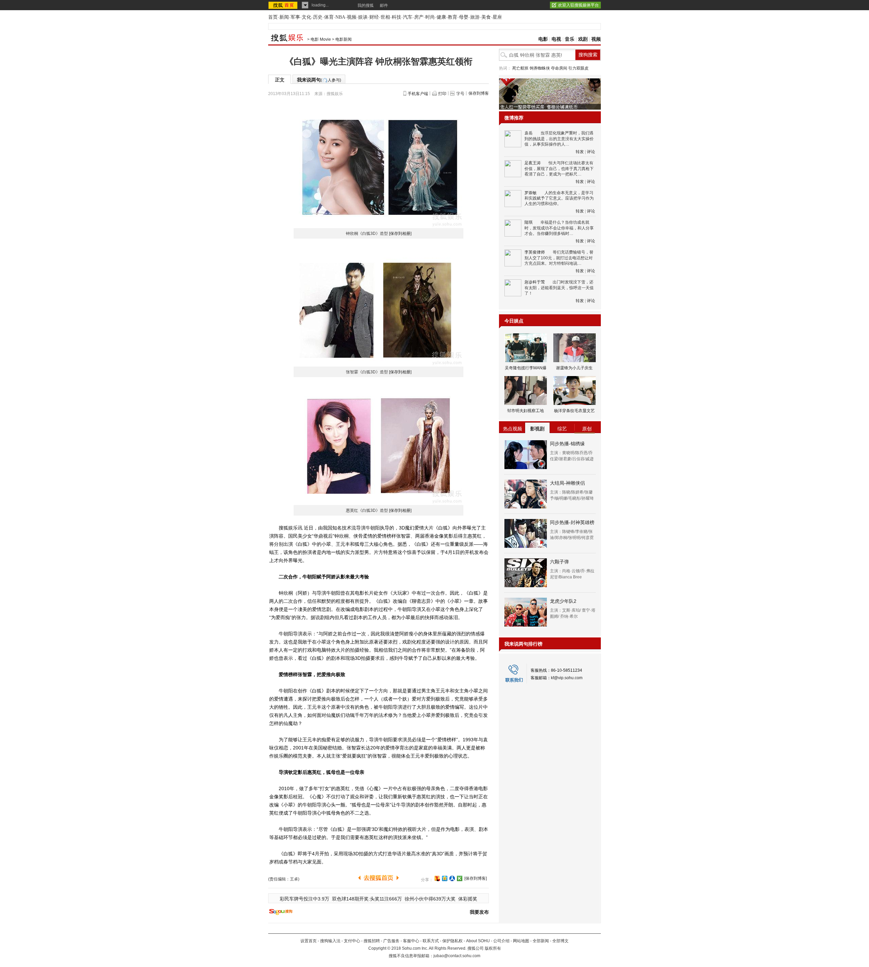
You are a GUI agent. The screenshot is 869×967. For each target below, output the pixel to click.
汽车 (407, 17)
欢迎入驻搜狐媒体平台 (578, 5)
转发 (580, 151)
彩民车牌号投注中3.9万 (304, 898)
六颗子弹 (559, 561)
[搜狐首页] (284, 5)
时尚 (430, 17)
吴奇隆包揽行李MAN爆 (526, 368)
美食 (486, 17)
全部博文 (560, 940)
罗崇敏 (530, 192)
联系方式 (431, 940)
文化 (306, 17)
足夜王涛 (532, 163)
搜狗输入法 (330, 940)
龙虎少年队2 (563, 601)
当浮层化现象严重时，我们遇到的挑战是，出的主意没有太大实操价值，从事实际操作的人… (559, 139)
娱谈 (363, 17)
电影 (543, 39)
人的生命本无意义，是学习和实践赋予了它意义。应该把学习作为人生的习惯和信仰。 (559, 198)
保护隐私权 (452, 940)
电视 (556, 39)
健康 (441, 17)
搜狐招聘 (372, 940)
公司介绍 (501, 940)
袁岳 (528, 133)
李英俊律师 (534, 252)
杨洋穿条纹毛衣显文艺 (574, 410)
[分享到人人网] (452, 878)
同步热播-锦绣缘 (567, 443)
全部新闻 (541, 940)
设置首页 (308, 940)
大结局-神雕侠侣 (567, 483)
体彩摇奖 (467, 898)
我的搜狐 (365, 5)
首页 (273, 17)
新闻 (284, 17)
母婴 (463, 17)
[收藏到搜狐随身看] (459, 878)
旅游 (475, 17)
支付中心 (352, 940)
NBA (340, 17)
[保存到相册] (400, 233)
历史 (317, 17)
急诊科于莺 (534, 282)
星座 (497, 17)
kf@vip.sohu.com (567, 677)
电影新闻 (343, 39)
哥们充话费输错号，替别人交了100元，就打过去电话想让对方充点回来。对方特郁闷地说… (558, 258)
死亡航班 (520, 68)
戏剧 (583, 39)
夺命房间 (559, 68)
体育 (329, 17)
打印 (442, 93)
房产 (419, 17)
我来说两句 (319, 79)
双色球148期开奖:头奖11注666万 (367, 898)
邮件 (384, 5)
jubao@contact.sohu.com (456, 955)
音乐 (569, 39)
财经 (374, 17)
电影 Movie (321, 39)
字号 (460, 93)
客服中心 (411, 940)
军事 (295, 17)
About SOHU (478, 940)
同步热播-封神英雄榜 (572, 522)
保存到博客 (478, 93)
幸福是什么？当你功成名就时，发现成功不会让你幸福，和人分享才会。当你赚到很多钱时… (559, 228)
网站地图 (521, 940)
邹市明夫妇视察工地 (525, 410)
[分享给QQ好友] (444, 878)
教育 (452, 17)
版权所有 (493, 948)
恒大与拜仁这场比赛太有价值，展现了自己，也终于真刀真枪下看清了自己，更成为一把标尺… (559, 168)
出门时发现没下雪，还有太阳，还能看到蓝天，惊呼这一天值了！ (559, 288)
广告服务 (391, 940)
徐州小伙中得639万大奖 (430, 898)
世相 (385, 17)
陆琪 (528, 222)
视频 (351, 17)
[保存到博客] (475, 878)
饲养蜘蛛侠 (540, 68)
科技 (396, 17)
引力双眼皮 (578, 68)
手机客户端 (418, 93)
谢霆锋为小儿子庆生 (574, 368)
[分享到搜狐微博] (437, 878)
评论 (591, 151)
